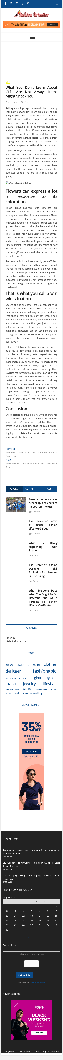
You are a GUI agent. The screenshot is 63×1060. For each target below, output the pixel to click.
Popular (14, 488)
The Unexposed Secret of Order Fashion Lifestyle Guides (43, 524)
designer (13, 670)
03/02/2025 (35, 512)
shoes (54, 689)
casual (36, 664)
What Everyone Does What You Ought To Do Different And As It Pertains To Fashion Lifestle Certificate (43, 598)
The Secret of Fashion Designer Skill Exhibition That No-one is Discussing (43, 570)
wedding (37, 693)
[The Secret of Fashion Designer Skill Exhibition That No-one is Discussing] (16, 564)
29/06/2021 (12, 102)
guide (52, 677)
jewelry (29, 683)
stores (9, 693)
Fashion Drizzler (38, 982)
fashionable (45, 670)
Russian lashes (41, 689)
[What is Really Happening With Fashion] (16, 543)
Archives (10, 637)
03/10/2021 (35, 555)
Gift (8, 82)
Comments (31, 488)
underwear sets (26, 693)
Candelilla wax (23, 665)
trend (16, 693)
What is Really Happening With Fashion (43, 546)
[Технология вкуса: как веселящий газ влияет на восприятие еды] (16, 499)
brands (9, 664)
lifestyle (50, 683)
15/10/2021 (35, 534)
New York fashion (12, 689)
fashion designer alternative (17, 678)
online (27, 689)
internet (11, 684)
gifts (26, 102)
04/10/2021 (35, 610)
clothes (50, 664)
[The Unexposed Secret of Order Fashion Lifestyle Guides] (16, 521)
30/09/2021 (35, 581)
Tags (48, 488)
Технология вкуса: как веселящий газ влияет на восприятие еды (43, 502)
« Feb (30, 937)
